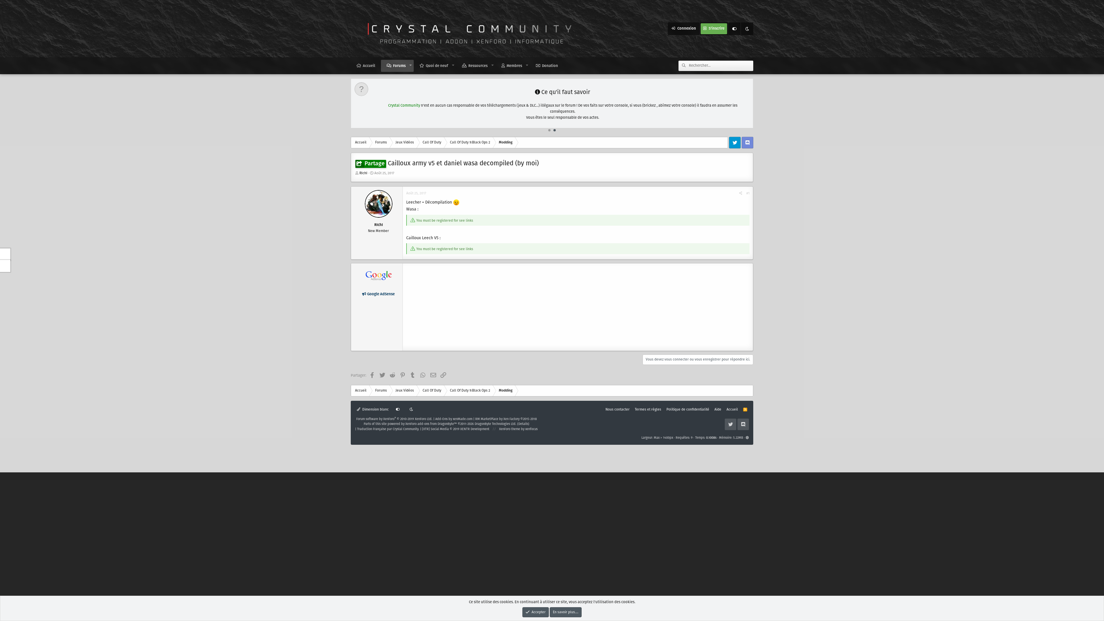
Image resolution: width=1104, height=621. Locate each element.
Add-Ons (441, 419)
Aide (717, 409)
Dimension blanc (375, 409)
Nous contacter (617, 409)
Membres (514, 66)
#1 (748, 193)
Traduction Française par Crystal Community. (388, 429)
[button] (411, 65)
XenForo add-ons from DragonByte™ (431, 424)
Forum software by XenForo (394, 419)
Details (523, 424)
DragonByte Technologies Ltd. (495, 424)
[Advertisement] (578, 307)
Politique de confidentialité (687, 409)
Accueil (369, 66)
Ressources (478, 66)
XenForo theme (509, 429)
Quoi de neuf (437, 66)
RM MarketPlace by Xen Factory (506, 419)
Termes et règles (648, 409)
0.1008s (711, 437)
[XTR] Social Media (455, 429)
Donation (550, 66)
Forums (399, 66)
